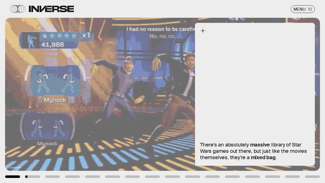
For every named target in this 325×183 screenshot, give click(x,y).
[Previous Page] (53, 91)
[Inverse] (51, 9)
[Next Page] (216, 91)
